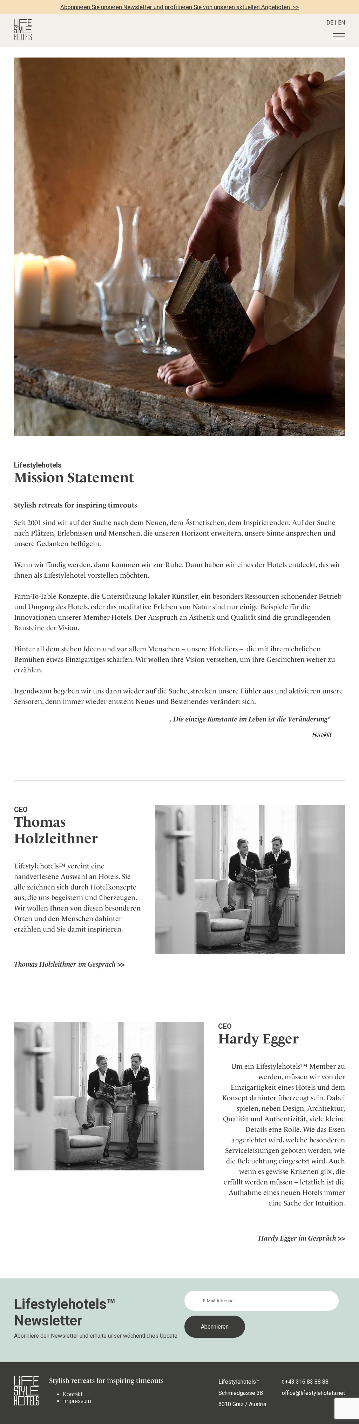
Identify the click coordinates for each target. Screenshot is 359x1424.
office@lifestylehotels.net (313, 1393)
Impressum (77, 1401)
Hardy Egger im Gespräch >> (301, 1238)
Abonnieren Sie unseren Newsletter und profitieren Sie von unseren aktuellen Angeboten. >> (179, 7)
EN (341, 22)
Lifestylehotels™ (238, 1381)
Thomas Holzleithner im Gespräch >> (69, 964)
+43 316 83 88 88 (306, 1381)
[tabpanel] (179, 247)
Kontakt (72, 1394)
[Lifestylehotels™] (23, 38)
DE (329, 22)
